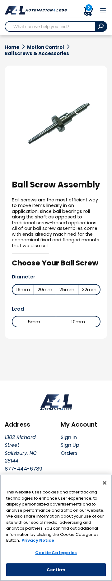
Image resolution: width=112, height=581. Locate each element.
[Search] (101, 26)
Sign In (69, 437)
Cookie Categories (56, 553)
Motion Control (45, 47)
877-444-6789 (23, 468)
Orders (69, 453)
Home (12, 47)
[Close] (104, 483)
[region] (56, 527)
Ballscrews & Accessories (37, 53)
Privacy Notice (37, 540)
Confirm (56, 570)
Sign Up (70, 445)
